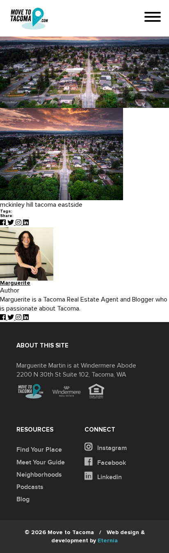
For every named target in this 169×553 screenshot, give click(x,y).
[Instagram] (19, 223)
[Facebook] (3, 223)
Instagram (111, 448)
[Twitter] (11, 223)
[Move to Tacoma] (29, 19)
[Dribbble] (26, 223)
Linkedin (109, 477)
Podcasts (29, 487)
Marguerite (15, 283)
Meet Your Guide (40, 462)
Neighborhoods (39, 475)
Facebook (111, 463)
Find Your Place (39, 450)
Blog (23, 499)
